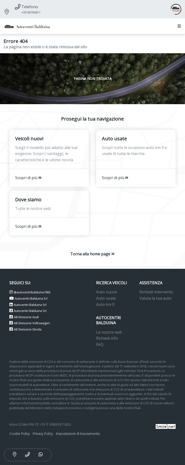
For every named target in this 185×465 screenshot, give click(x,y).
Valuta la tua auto (155, 298)
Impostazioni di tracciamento (78, 433)
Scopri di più (26, 177)
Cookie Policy (19, 433)
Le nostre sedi (109, 332)
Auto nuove (106, 292)
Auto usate (106, 298)
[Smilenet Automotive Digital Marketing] (166, 426)
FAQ (99, 344)
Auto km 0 (105, 304)
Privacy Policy (43, 433)
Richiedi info (107, 338)
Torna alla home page (90, 253)
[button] (178, 26)
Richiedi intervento (156, 292)
